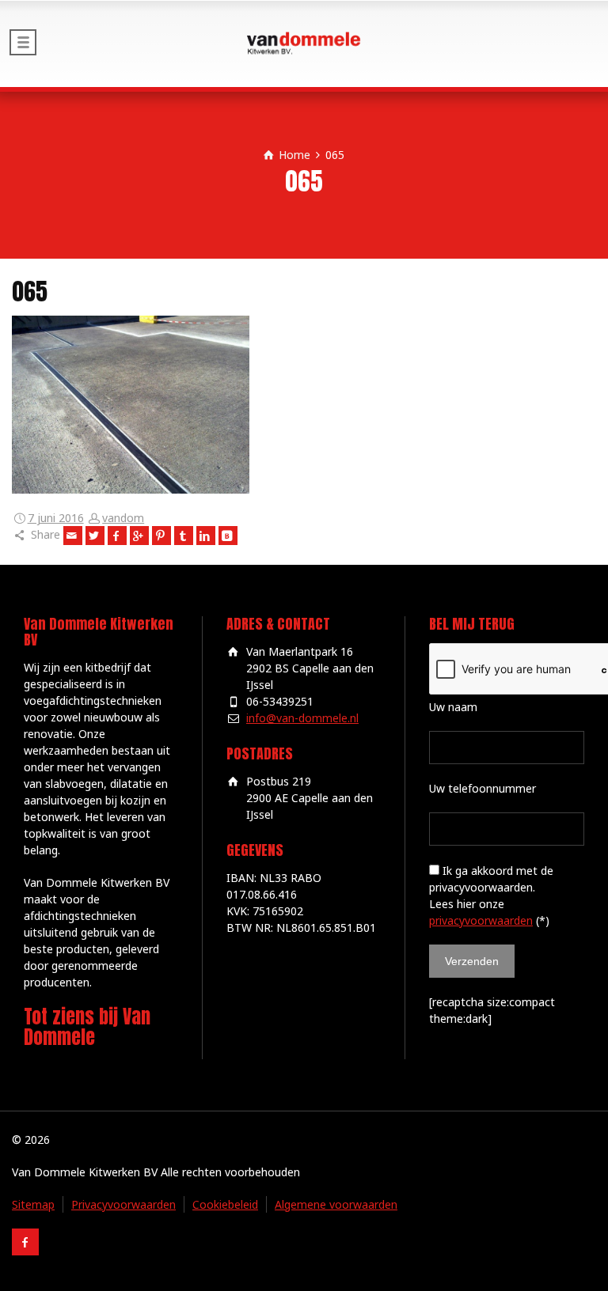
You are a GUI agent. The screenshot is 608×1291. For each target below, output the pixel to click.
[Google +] (139, 535)
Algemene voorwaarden (336, 1204)
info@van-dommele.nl (302, 717)
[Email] (72, 535)
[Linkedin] (205, 535)
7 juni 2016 (56, 517)
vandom (123, 517)
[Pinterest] (161, 535)
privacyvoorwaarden (481, 920)
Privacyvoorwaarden (123, 1204)
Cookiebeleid (225, 1204)
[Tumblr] (183, 535)
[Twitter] (95, 535)
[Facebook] (117, 535)
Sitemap (33, 1204)
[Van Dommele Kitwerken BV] (304, 43)
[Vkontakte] (228, 535)
